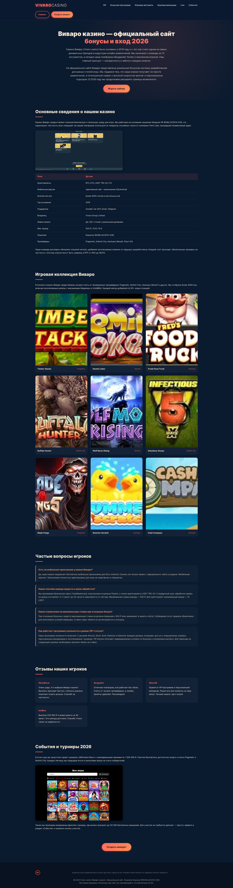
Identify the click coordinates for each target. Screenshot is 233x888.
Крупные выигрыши (166, 5)
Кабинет (42, 14)
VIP (104, 5)
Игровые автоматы (144, 5)
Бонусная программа (120, 5)
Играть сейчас (116, 88)
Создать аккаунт (62, 14)
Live (182, 5)
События (193, 5)
